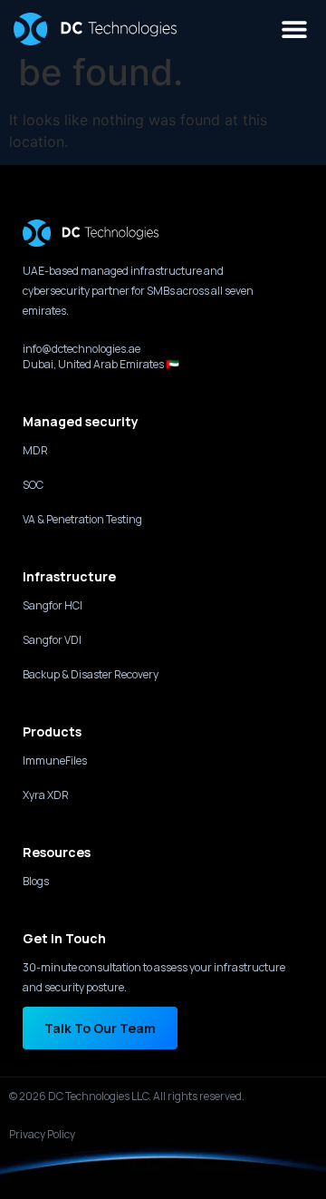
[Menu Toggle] (294, 29)
